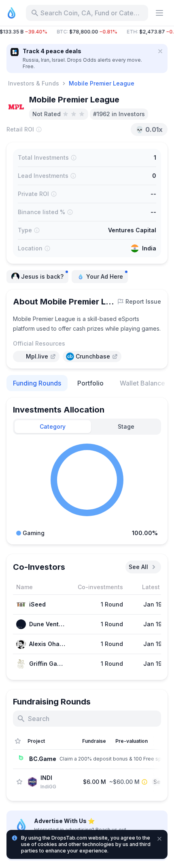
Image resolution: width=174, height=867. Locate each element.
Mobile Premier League (101, 83)
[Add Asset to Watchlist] (19, 781)
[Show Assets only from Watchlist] (18, 741)
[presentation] (36, 356)
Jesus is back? (42, 276)
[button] (87, 32)
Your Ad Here (104, 276)
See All (138, 566)
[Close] (160, 51)
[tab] (53, 426)
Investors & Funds (33, 83)
